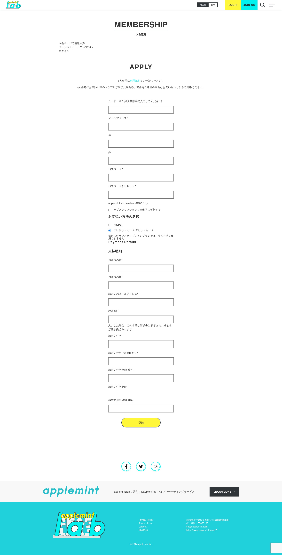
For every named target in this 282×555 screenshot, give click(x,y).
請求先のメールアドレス (123, 294)
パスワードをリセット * (122, 186)
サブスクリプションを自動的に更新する (137, 209)
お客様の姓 (115, 277)
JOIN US (249, 5)
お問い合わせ (171, 87)
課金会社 (113, 311)
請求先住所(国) (117, 387)
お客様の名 (115, 260)
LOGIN (233, 5)
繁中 (213, 5)
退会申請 (143, 530)
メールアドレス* (118, 118)
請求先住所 (115, 336)
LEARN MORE (222, 491)
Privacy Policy (146, 519)
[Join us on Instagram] (156, 466)
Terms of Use (146, 523)
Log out (143, 526)
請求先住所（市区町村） (123, 353)
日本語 (203, 5)
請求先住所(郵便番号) (120, 370)
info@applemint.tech (197, 526)
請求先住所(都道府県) (120, 400)
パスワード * (115, 169)
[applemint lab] (13, 5)
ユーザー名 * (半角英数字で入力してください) (135, 101)
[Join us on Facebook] (126, 466)
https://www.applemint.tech (200, 530)
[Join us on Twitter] (141, 466)
